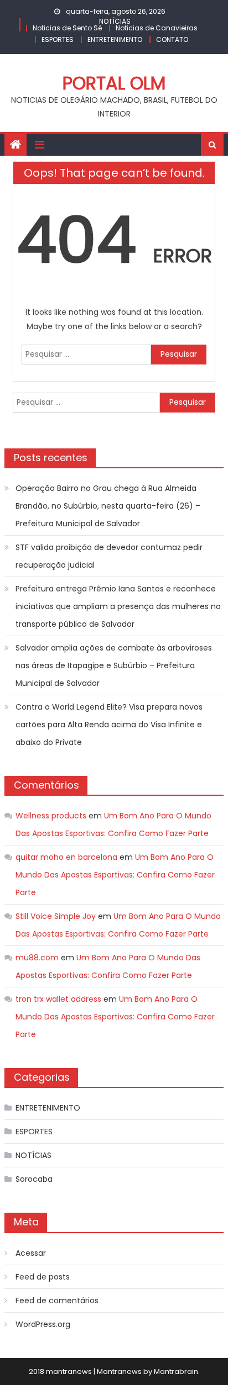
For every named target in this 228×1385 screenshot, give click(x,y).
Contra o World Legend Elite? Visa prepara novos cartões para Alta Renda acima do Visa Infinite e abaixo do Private (109, 724)
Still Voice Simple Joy (55, 916)
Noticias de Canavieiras (157, 28)
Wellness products (50, 815)
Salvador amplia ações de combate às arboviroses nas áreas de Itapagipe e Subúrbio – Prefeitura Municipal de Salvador (113, 665)
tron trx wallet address (58, 999)
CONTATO (172, 39)
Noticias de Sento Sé (67, 28)
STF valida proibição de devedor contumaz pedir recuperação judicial (109, 556)
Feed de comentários (57, 1300)
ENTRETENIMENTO (114, 39)
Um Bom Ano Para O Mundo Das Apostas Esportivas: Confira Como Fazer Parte (115, 875)
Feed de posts (42, 1276)
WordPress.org (42, 1324)
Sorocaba (34, 1179)
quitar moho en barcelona (66, 857)
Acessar (30, 1253)
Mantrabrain (176, 1371)
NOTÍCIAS (115, 21)
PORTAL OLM (114, 83)
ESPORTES (58, 39)
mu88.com (37, 957)
